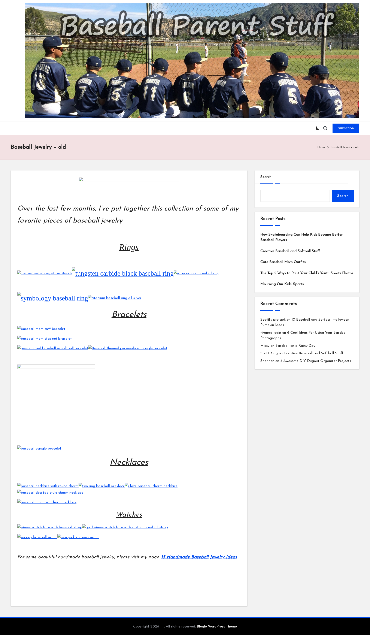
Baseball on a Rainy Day (295, 346)
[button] (346, 128)
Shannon (267, 361)
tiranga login (270, 333)
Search (266, 177)
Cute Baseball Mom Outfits (283, 262)
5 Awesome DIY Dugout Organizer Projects (315, 361)
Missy (264, 346)
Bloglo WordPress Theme (217, 626)
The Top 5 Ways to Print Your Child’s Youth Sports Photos (306, 273)
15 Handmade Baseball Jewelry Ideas (199, 557)
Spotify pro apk (273, 319)
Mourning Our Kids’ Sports (282, 284)
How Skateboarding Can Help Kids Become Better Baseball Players (301, 237)
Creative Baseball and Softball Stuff (290, 251)
